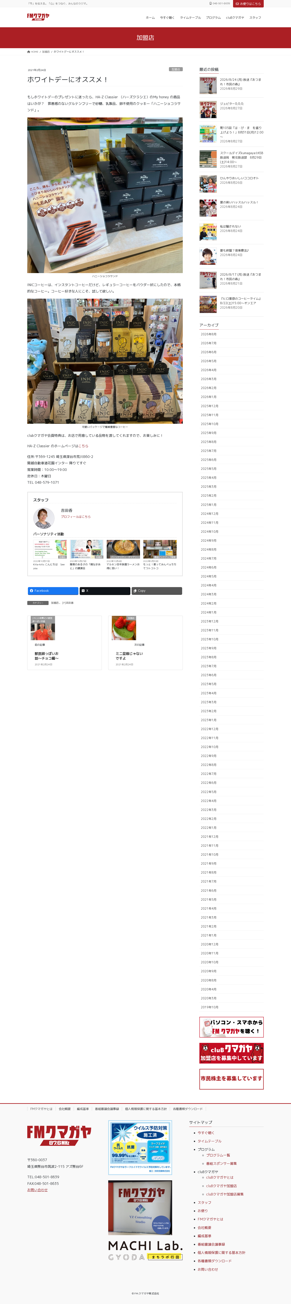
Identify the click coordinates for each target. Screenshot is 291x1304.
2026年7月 (208, 343)
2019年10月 (209, 1007)
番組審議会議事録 (107, 1109)
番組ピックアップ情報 (165, 557)
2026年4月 (208, 370)
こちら (83, 446)
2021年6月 (208, 891)
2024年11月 (209, 523)
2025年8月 (208, 442)
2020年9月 (208, 971)
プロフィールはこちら (76, 517)
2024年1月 (208, 612)
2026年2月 (208, 388)
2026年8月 (208, 334)
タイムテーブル (210, 1141)
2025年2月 (208, 496)
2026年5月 (208, 361)
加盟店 (176, 69)
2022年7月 (208, 774)
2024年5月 (208, 576)
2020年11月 (209, 953)
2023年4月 (208, 693)
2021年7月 (208, 881)
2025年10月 (209, 424)
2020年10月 (209, 962)
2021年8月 (208, 872)
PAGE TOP (280, 1261)
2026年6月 (208, 352)
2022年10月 (209, 747)
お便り (203, 1210)
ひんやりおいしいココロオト (239, 178)
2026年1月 (208, 397)
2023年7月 (208, 666)
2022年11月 (209, 738)
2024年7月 (208, 558)
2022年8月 (208, 765)
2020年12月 (209, 944)
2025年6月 (208, 460)
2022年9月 (208, 756)
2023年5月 (208, 684)
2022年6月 (208, 783)
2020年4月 (208, 989)
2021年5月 (208, 899)
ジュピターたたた (232, 104)
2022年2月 (208, 819)
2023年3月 (208, 702)
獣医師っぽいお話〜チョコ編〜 (47, 656)
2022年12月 (209, 729)
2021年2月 (208, 926)
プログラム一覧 (218, 1155)
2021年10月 (209, 854)
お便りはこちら (250, 4)
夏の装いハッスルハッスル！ (239, 202)
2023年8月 (208, 657)
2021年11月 (209, 846)
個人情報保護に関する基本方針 (146, 1109)
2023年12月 (209, 621)
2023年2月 (208, 711)
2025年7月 (208, 451)
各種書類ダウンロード (188, 1109)
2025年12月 (209, 406)
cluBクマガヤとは (219, 1177)
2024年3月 (208, 594)
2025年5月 (208, 469)
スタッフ (204, 1202)
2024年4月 (208, 585)
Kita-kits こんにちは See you (49, 566)
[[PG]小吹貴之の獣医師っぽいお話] (43, 627)
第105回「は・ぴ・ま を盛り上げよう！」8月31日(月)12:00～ (242, 132)
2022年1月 (208, 828)
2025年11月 (209, 415)
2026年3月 (208, 379)
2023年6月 (208, 675)
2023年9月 (208, 648)
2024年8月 (208, 549)
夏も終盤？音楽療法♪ (234, 250)
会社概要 (65, 1109)
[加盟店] (124, 627)
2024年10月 (209, 532)
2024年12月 (209, 514)
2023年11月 (209, 630)
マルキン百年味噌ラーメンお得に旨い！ (123, 566)
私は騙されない (230, 226)
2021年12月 (209, 837)
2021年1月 (208, 935)
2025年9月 (208, 433)
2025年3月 (208, 487)
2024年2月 (208, 603)
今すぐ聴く (206, 1132)
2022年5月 (208, 792)
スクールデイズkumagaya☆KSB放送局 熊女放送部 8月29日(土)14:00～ (241, 157)
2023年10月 (209, 639)
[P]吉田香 (67, 603)
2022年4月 (208, 801)
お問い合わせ (37, 1190)
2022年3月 (208, 810)
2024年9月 (208, 540)
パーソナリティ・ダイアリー (125, 557)
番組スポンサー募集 (221, 1163)
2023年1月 (208, 720)
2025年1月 (208, 505)
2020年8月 (208, 980)
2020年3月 (208, 998)
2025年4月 (208, 478)
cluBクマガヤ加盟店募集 (225, 1194)
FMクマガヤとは (41, 1109)
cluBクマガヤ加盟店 (221, 1186)
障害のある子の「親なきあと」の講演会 (85, 566)
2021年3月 (208, 917)
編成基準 (83, 1109)
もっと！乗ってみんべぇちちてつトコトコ (159, 566)
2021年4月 (208, 908)
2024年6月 (208, 567)
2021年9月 (208, 863)
